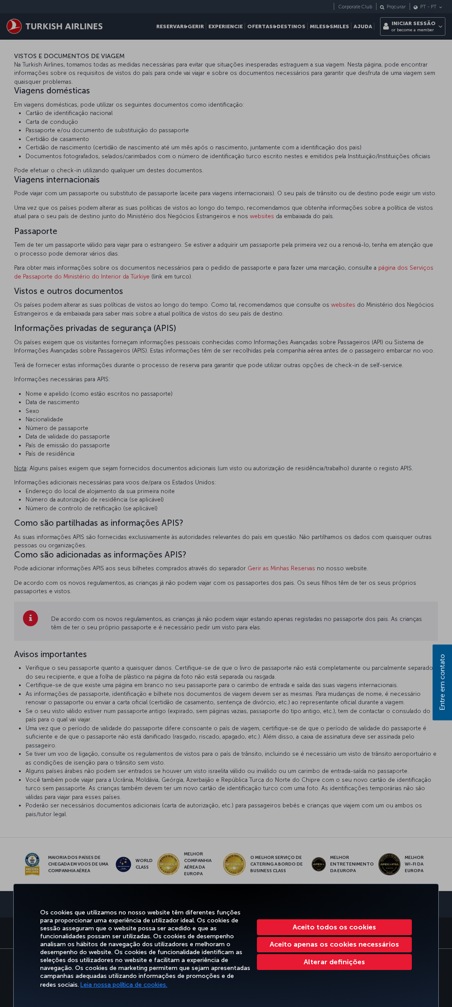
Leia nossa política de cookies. (123, 984)
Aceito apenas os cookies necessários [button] (334, 944)
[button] (334, 962)
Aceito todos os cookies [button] (334, 927)
